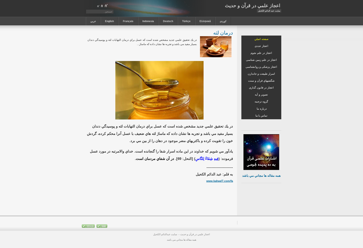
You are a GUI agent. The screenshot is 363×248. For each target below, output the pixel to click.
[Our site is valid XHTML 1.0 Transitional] (88, 227)
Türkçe (186, 21)
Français (128, 21)
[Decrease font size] (98, 5)
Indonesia (148, 21)
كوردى (223, 21)
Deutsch (168, 21)
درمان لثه (223, 32)
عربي (93, 21)
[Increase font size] (106, 5)
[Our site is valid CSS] (101, 227)
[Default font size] (102, 5)
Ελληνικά (205, 21)
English (109, 21)
